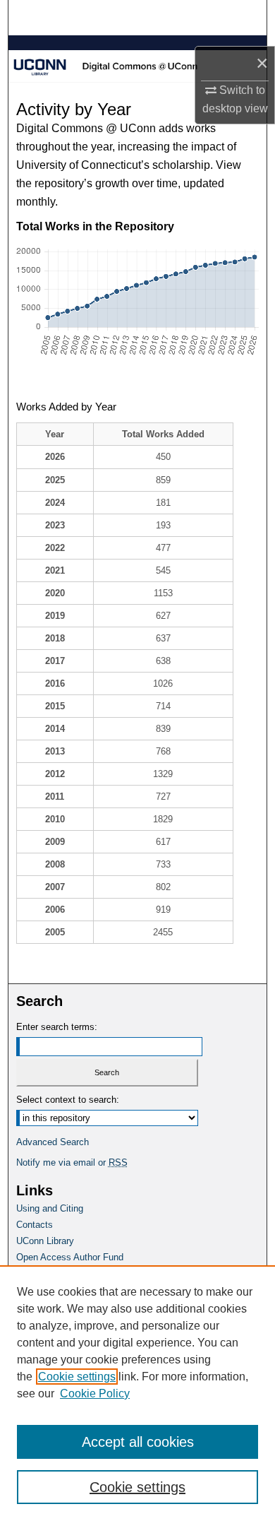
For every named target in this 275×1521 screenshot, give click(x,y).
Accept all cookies (138, 1442)
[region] (137, 1393)
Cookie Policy (95, 1393)
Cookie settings (77, 1377)
